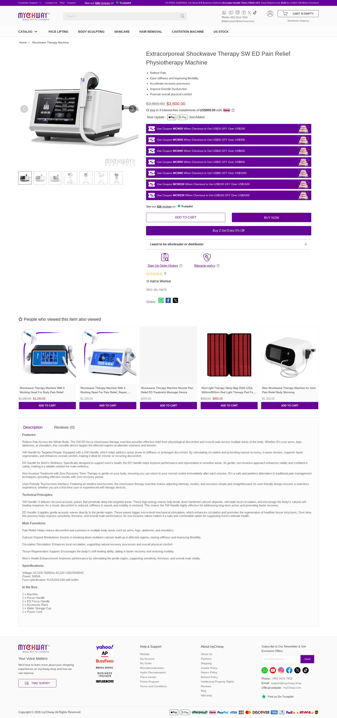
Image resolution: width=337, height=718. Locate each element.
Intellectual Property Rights (217, 681)
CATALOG (25, 31)
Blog (203, 690)
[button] (133, 109)
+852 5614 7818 (238, 17)
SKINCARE (122, 31)
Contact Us (51, 3)
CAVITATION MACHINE (188, 31)
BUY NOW (271, 217)
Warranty (206, 695)
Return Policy (209, 672)
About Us (206, 654)
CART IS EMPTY (303, 13)
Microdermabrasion (152, 667)
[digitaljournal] (105, 668)
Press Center (148, 677)
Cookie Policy (209, 667)
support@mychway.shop (241, 21)
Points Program (149, 681)
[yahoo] (105, 647)
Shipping (206, 663)
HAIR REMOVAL (150, 31)
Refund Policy (209, 677)
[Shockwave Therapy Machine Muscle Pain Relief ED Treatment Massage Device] (168, 355)
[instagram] (237, 12)
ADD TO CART (185, 217)
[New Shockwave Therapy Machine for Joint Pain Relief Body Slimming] (289, 355)
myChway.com (292, 687)
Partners (206, 658)
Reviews (206, 686)
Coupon (71, 3)
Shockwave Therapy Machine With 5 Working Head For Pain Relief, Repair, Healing (103, 392)
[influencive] (105, 681)
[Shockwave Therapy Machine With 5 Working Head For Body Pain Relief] (47, 355)
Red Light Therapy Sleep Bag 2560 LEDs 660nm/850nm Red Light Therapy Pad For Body (228, 392)
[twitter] (249, 12)
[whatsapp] (224, 12)
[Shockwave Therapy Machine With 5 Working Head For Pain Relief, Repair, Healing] (108, 355)
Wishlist (144, 654)
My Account (147, 658)
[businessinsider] (105, 675)
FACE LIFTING (58, 31)
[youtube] (231, 12)
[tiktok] (255, 12)
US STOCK (221, 31)
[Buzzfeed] (105, 661)
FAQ (62, 3)
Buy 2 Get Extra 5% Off (228, 230)
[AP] (105, 654)
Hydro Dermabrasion (153, 672)
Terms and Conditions (153, 686)
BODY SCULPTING (91, 31)
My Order (146, 663)
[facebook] (244, 12)
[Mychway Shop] (33, 15)
